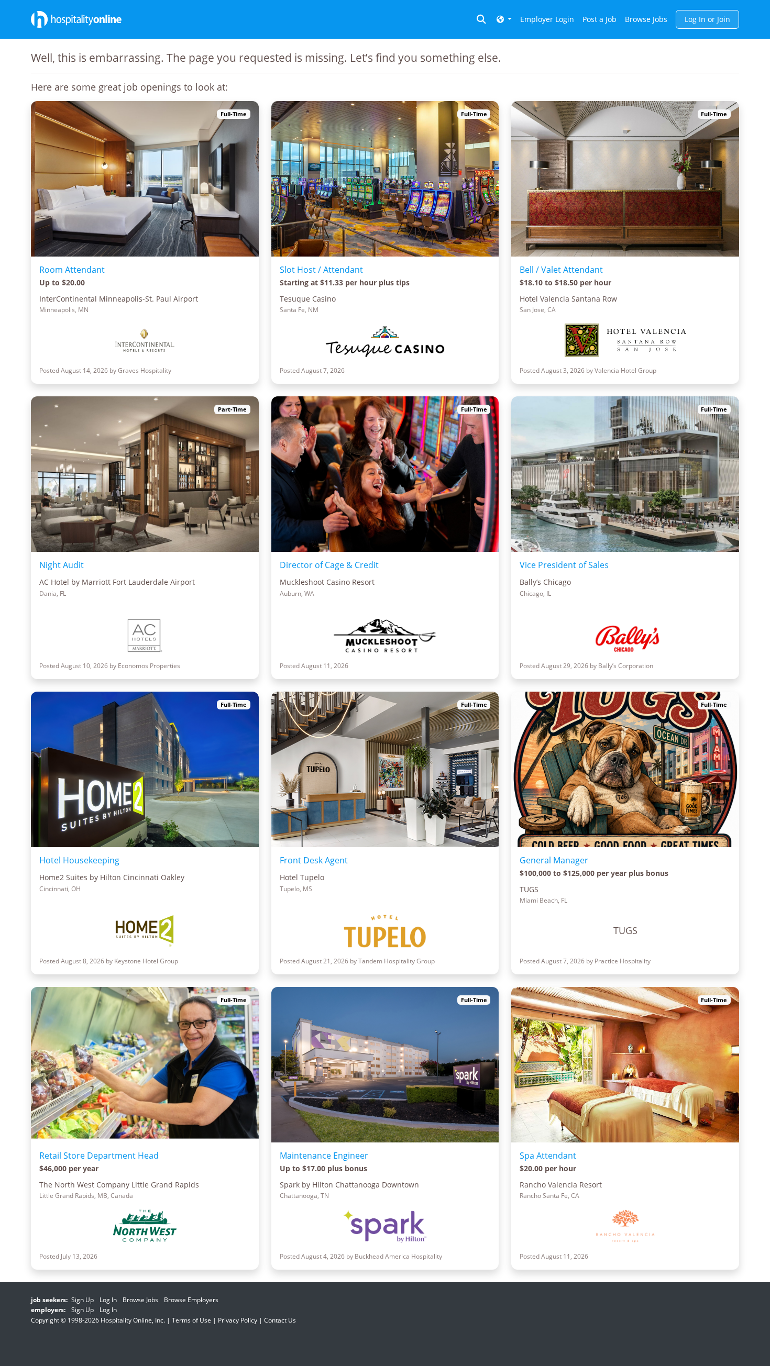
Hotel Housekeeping (79, 860)
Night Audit (61, 565)
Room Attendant (72, 269)
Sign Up (82, 1299)
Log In (108, 1299)
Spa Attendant (548, 1155)
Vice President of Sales (564, 565)
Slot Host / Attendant (321, 269)
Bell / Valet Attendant (561, 269)
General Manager (554, 860)
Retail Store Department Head (99, 1155)
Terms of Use (191, 1320)
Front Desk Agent (314, 860)
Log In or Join (707, 19)
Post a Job (599, 19)
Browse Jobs (646, 19)
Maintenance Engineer (324, 1155)
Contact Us (280, 1320)
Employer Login (547, 19)
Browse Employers (191, 1299)
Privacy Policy (237, 1320)
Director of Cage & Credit (329, 565)
